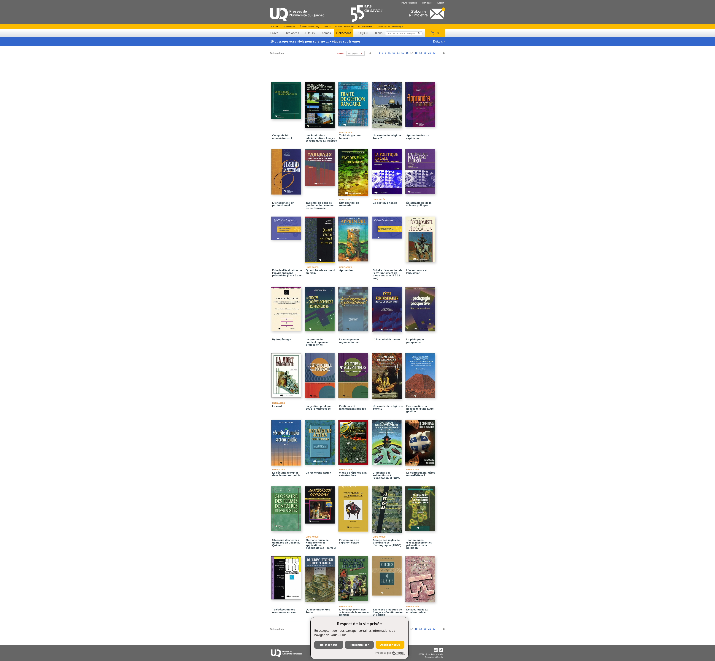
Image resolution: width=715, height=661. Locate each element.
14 (398, 53)
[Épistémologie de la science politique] (421, 170)
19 (420, 53)
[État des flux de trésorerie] (354, 171)
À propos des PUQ (309, 27)
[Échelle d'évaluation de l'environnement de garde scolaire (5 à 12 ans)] (387, 226)
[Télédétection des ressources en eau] (287, 576)
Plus (343, 635)
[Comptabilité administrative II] (287, 99)
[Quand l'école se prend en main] (320, 238)
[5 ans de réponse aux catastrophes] (354, 440)
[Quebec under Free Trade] (320, 577)
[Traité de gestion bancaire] (354, 103)
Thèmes (325, 33)
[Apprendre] (354, 237)
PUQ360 (362, 33)
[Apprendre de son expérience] (421, 103)
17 (411, 53)
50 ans (378, 33)
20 (425, 53)
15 (402, 53)
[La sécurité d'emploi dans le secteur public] (287, 441)
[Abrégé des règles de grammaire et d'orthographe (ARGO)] (387, 508)
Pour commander (344, 27)
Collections (343, 33)
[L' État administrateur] (387, 308)
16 (407, 53)
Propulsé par (383, 652)
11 (389, 53)
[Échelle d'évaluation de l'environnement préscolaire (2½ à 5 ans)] (287, 226)
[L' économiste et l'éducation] (421, 238)
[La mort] (287, 374)
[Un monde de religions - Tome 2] (387, 103)
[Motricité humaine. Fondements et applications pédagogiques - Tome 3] (320, 503)
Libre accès (291, 33)
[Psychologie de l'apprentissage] (354, 507)
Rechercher (420, 33)
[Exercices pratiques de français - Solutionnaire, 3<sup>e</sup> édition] (387, 574)
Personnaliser (359, 644)
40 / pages (353, 53)
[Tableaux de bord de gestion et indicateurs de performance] (320, 166)
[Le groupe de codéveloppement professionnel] (320, 307)
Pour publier (365, 27)
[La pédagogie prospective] (421, 307)
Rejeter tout (328, 644)
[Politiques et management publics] (354, 374)
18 (416, 53)
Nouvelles (289, 27)
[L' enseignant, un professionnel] (287, 170)
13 (394, 53)
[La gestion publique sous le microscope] (320, 374)
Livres (274, 33)
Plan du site (427, 3)
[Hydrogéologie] (287, 307)
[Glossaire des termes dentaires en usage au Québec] (287, 507)
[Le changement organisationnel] (354, 307)
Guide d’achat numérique (390, 27)
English (440, 3)
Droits (327, 27)
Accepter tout (390, 644)
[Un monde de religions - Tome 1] (387, 374)
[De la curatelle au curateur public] (421, 578)
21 (429, 53)
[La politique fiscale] (387, 170)
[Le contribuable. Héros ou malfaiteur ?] (421, 441)
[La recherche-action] (320, 440)
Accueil (275, 27)
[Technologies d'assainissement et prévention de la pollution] (421, 507)
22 (434, 53)
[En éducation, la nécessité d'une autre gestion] (421, 374)
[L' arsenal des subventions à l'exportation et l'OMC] (387, 440)
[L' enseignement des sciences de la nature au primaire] (354, 577)
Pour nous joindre (409, 3)
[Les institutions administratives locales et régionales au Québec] (320, 104)
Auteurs (309, 33)
